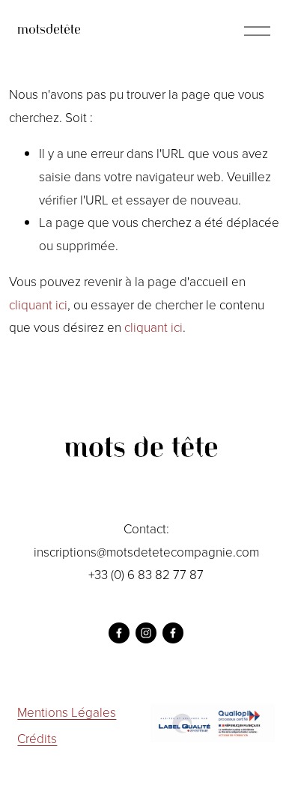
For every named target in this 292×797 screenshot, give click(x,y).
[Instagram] (146, 632)
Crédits (37, 738)
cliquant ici (38, 304)
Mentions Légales (66, 712)
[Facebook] (119, 632)
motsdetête (49, 30)
